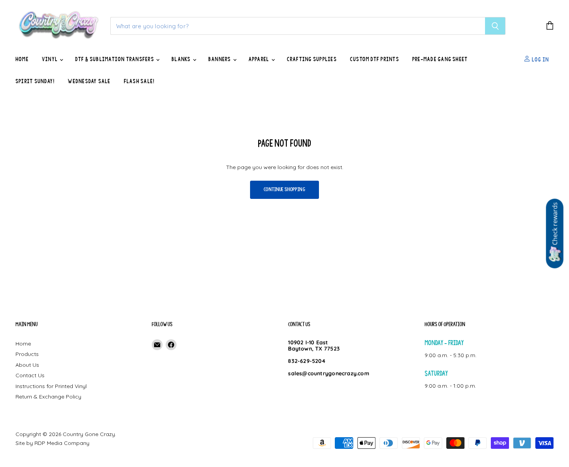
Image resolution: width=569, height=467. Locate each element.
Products (27, 354)
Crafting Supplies (312, 59)
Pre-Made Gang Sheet (440, 59)
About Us (27, 364)
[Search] (495, 26)
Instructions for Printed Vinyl (51, 386)
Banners (220, 59)
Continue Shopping (284, 189)
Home (22, 59)
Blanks (181, 59)
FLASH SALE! (139, 81)
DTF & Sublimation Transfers (115, 59)
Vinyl (50, 59)
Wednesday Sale (89, 81)
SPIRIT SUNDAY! (35, 81)
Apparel (260, 59)
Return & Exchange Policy (48, 396)
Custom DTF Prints (374, 59)
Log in (539, 59)
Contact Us (30, 375)
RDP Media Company (61, 443)
